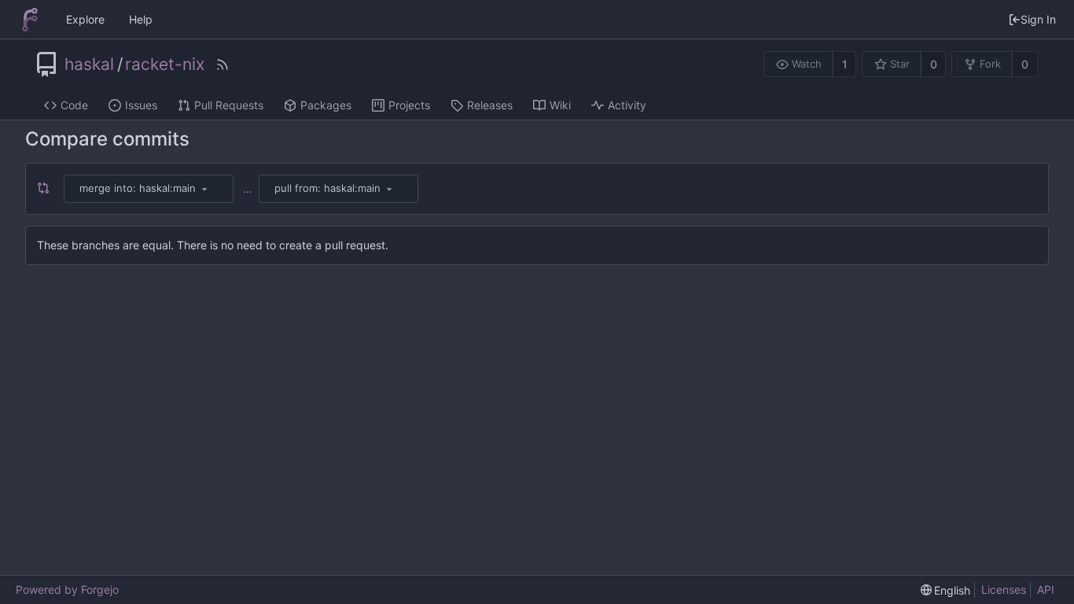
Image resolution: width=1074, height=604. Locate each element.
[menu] (204, 188)
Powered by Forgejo (67, 589)
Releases (490, 105)
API (1045, 589)
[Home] (30, 20)
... (247, 188)
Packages (325, 105)
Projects (409, 105)
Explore (85, 19)
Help (141, 19)
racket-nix (164, 64)
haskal (89, 64)
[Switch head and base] (47, 189)
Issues (141, 105)
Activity (627, 105)
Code (74, 105)
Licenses (1003, 589)
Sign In (1038, 19)
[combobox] (150, 189)
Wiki (560, 105)
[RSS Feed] (222, 64)
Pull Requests (228, 105)
